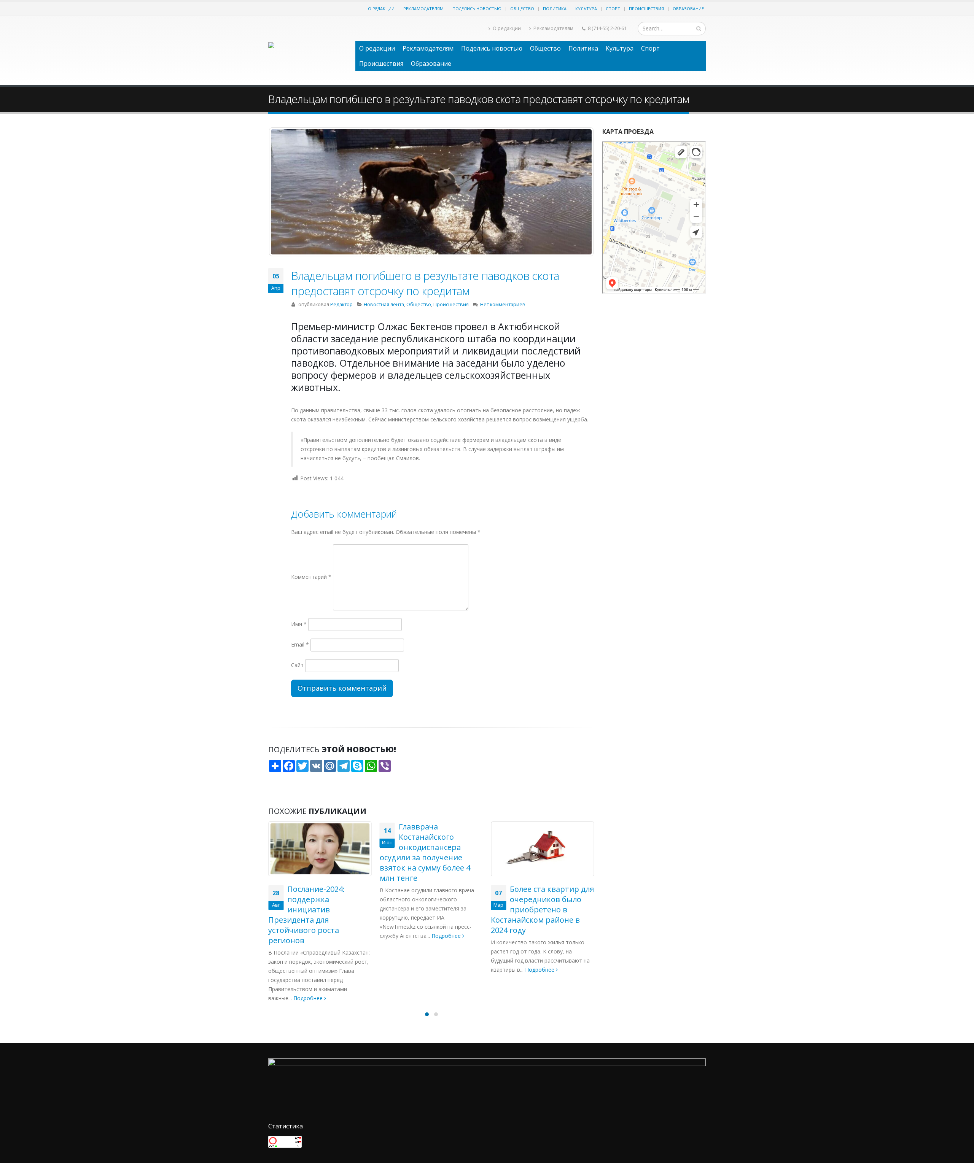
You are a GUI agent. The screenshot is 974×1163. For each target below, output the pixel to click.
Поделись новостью (476, 8)
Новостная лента (384, 304)
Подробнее (335, 935)
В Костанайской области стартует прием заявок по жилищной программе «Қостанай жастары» (534, 909)
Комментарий (311, 576)
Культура (586, 8)
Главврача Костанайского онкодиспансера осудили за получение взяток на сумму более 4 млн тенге (313, 852)
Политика (555, 8)
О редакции (381, 8)
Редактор (341, 304)
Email (300, 644)
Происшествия (646, 8)
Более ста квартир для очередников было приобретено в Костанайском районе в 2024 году (431, 909)
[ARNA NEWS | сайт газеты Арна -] (308, 50)
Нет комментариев (502, 304)
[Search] (698, 28)
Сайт (297, 665)
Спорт (613, 8)
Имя (299, 624)
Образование (688, 8)
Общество (522, 8)
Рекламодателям (423, 8)
